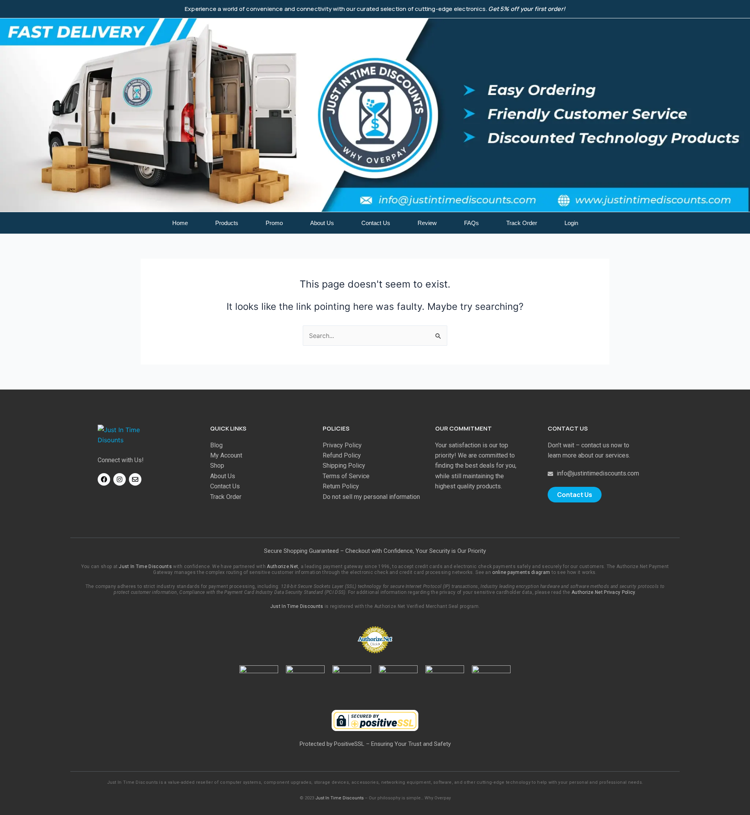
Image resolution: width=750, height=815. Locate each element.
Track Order (521, 223)
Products (226, 223)
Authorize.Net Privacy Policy (603, 592)
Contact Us (375, 223)
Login (571, 223)
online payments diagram (521, 572)
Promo (274, 223)
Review (427, 223)
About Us (322, 223)
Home (180, 223)
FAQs (471, 223)
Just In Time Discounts (145, 566)
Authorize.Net (282, 566)
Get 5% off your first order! (526, 9)
